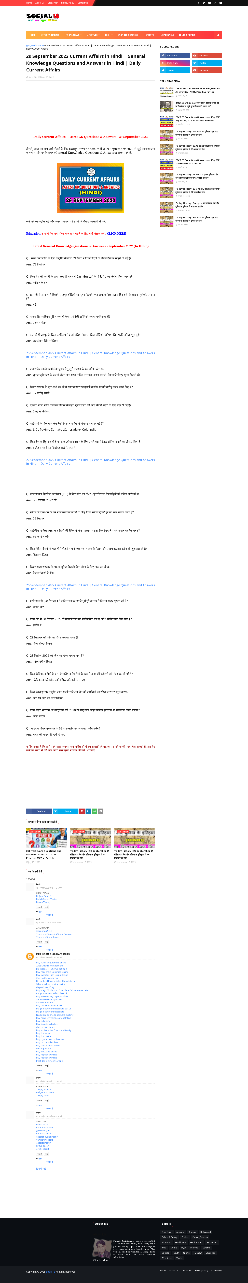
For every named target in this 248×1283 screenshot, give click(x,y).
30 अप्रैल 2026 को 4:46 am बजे (50, 1116)
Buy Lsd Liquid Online (47, 1042)
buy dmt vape (43, 1033)
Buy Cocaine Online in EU (49, 1005)
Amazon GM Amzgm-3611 (49, 999)
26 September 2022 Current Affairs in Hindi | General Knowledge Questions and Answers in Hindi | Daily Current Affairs (90, 587)
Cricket (185, 1237)
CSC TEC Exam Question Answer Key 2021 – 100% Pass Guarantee (197, 162)
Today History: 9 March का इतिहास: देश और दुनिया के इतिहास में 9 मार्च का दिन (196, 133)
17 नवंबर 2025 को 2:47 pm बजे (50, 888)
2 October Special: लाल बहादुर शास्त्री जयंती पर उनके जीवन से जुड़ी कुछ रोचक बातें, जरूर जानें (197, 104)
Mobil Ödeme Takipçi (47, 899)
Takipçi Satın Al (43, 1089)
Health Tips (180, 1242)
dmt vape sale (43, 1048)
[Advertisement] (90, 107)
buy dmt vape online (46, 1051)
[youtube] (210, 3)
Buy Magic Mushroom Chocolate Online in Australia (62, 990)
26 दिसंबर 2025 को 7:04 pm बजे (50, 1081)
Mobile (174, 1247)
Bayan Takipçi (43, 902)
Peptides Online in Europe (49, 1060)
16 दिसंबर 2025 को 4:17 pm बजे (50, 957)
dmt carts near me (45, 1026)
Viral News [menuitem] (72, 34)
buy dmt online (43, 1036)
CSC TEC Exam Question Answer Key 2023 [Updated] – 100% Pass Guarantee (197, 119)
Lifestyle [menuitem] (92, 34)
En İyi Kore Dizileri (45, 1092)
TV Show (198, 1252)
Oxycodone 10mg (45, 987)
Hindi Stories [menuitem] (187, 34)
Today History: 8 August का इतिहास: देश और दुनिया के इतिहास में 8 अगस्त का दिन (197, 205)
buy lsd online (43, 1020)
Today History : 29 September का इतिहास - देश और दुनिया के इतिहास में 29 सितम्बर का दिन (133, 854)
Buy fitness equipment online (51, 962)
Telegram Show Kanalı (47, 936)
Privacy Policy (67, 2)
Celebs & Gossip (169, 1237)
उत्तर (40, 911)
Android (180, 1232)
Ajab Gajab (167, 1232)
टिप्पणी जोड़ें (41, 1168)
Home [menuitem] (32, 34)
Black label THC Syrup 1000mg (51, 968)
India (164, 1247)
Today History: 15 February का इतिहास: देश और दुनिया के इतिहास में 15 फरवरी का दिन (196, 176)
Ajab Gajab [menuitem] (167, 34)
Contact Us (82, 2)
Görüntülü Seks (44, 930)
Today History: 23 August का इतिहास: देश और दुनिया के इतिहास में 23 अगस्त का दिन (197, 147)
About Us (39, 2)
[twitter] (204, 3)
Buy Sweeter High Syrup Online (52, 974)
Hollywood (212, 1242)
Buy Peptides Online (46, 1054)
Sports (186, 1252)
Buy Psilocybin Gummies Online (52, 971)
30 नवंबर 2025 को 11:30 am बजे (50, 922)
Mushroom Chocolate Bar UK (53, 954)
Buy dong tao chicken (47, 1023)
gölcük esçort (43, 1130)
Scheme (206, 1247)
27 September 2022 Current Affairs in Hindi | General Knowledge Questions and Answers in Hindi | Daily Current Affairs (90, 462)
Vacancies (210, 1252)
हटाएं (46, 907)
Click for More (100, 1260)
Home (29, 2)
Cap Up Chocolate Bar (47, 977)
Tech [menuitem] (108, 34)
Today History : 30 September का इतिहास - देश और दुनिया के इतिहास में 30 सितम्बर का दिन (89, 854)
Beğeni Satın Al (43, 896)
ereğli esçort (42, 1148)
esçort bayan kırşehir (47, 1136)
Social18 (32, 77)
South (176, 1252)
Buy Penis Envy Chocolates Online (53, 1017)
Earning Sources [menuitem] (128, 34)
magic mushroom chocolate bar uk (53, 1008)
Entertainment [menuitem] (49, 34)
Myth (183, 1247)
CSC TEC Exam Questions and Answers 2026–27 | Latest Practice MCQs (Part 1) (43, 854)
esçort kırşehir (43, 1142)
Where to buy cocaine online (50, 984)
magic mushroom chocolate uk (51, 993)
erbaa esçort (42, 1124)
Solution (165, 1252)
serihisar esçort (44, 1133)
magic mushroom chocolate (50, 1011)
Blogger (192, 1232)
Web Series (167, 1258)
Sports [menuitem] (149, 34)
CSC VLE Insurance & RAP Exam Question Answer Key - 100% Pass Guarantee (197, 90)
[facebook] (198, 3)
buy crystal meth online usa (50, 1039)
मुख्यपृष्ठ (29, 45)
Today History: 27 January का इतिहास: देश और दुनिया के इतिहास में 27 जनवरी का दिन (197, 190)
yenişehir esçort (44, 1139)
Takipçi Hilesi (42, 1095)
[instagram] (215, 3)
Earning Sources (200, 1237)
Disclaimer (53, 2)
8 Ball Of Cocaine (44, 1002)
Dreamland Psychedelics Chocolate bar (56, 980)
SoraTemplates (74, 1278)
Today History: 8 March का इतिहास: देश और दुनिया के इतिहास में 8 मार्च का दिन (196, 219)
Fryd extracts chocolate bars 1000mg (54, 1014)
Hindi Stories (196, 1242)
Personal (194, 1247)
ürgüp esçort (42, 1145)
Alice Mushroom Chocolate (49, 965)
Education (38, 45)
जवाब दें (39, 907)
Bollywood (205, 1232)
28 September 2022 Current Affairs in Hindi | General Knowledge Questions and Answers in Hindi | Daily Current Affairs (90, 355)
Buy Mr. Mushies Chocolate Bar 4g (53, 1030)
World (179, 1258)
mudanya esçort (44, 1127)
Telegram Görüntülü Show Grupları (54, 933)
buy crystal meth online (48, 1045)
